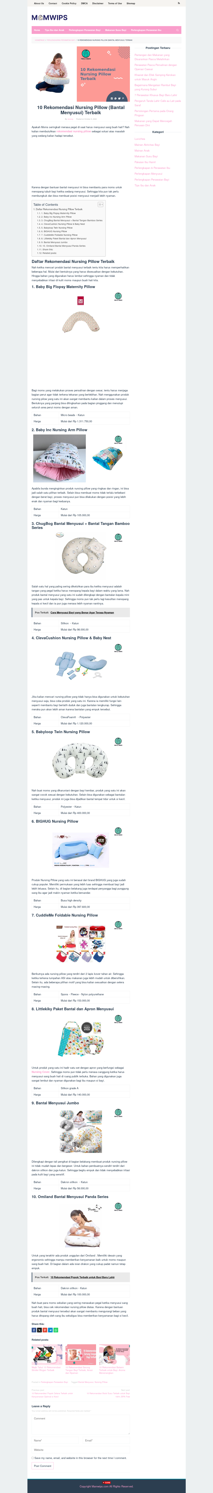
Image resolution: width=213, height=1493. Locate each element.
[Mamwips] (50, 17)
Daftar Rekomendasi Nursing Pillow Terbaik (59, 209)
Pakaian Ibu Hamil (145, 162)
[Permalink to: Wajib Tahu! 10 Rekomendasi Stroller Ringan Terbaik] (47, 1354)
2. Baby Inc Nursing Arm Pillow (56, 216)
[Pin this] (45, 1330)
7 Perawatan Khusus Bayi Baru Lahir (156, 95)
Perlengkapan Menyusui (148, 174)
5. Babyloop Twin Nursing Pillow (57, 227)
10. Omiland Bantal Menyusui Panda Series (64, 245)
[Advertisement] (106, 1488)
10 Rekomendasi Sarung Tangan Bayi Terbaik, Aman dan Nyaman (79, 1370)
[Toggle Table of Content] (98, 204)
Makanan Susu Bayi (146, 156)
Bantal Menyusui (85, 1382)
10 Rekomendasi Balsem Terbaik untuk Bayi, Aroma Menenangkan (112, 1370)
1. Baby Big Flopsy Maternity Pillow (58, 213)
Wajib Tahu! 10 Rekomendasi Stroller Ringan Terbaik (46, 1369)
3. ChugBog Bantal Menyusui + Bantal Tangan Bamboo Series (71, 220)
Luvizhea (140, 139)
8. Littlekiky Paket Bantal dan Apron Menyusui (63, 238)
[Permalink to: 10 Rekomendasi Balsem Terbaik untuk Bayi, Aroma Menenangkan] (114, 1354)
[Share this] (34, 1330)
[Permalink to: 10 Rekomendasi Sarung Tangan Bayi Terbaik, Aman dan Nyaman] (80, 1354)
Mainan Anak (142, 150)
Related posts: (50, 252)
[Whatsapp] (55, 1330)
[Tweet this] (39, 1330)
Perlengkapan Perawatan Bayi (54, 1382)
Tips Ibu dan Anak (145, 185)
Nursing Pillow (101, 1382)
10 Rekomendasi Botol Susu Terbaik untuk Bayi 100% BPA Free (108, 1393)
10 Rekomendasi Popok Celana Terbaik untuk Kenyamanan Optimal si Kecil (52, 1393)
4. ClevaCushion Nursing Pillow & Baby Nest (63, 223)
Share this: (48, 249)
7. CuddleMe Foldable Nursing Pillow (59, 234)
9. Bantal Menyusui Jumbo (54, 242)
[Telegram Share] (50, 1330)
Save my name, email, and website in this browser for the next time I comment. (80, 1458)
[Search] (177, 30)
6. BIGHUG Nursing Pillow (54, 231)
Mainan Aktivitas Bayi (147, 145)
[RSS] (179, 3)
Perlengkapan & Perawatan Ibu (152, 168)
